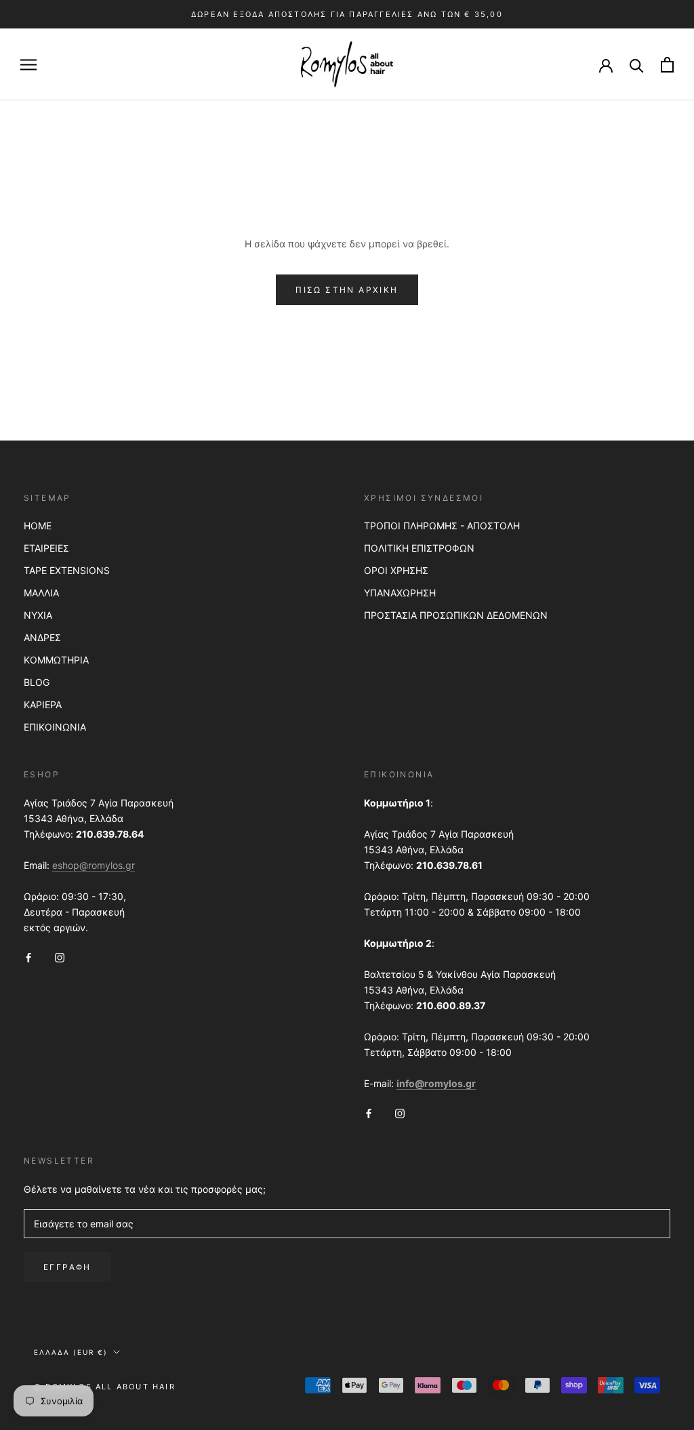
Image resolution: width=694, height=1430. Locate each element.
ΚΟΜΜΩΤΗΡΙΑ (56, 660)
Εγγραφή (67, 1267)
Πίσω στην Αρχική (346, 290)
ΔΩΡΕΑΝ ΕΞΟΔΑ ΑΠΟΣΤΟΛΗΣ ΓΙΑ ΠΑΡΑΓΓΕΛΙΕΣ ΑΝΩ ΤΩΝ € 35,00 (347, 14)
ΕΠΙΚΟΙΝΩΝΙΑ (55, 727)
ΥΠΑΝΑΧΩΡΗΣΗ (400, 592)
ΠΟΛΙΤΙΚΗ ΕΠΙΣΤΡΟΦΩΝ (419, 548)
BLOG (36, 682)
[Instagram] (59, 956)
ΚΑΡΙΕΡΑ (43, 704)
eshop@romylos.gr (93, 865)
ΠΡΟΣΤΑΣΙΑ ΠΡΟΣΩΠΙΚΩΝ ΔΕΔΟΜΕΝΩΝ (456, 615)
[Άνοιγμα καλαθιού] (667, 65)
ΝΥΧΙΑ (38, 615)
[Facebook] (28, 956)
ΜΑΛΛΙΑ (41, 592)
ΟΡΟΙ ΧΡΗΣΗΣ (396, 570)
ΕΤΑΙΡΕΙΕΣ (46, 548)
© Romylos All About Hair (105, 1386)
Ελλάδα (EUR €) (71, 1352)
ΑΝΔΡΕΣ (42, 637)
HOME (38, 525)
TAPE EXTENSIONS (67, 570)
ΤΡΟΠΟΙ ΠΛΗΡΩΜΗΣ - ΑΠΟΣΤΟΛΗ (442, 525)
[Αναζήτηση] (637, 65)
